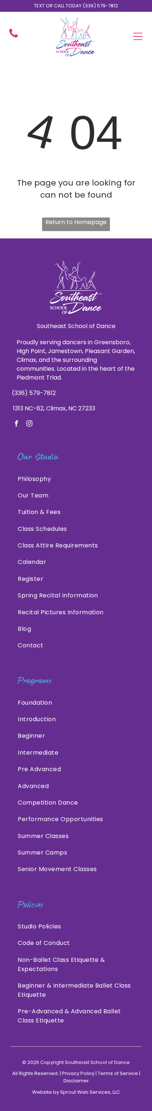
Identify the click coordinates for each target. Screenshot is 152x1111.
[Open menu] (137, 36)
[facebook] (16, 424)
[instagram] (29, 424)
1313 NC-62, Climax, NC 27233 (54, 408)
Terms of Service (118, 1073)
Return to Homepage (76, 222)
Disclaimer (76, 1080)
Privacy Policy (78, 1073)
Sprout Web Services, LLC (90, 1092)
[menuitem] (76, 478)
